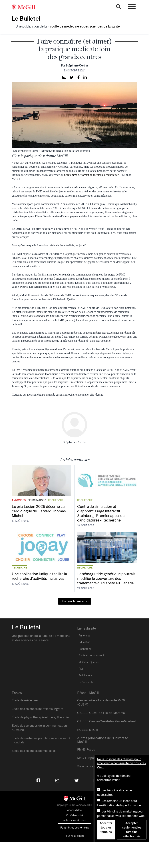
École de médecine (25, 700)
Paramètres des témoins (74, 827)
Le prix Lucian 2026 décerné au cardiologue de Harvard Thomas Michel (39, 511)
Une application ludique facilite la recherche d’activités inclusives (39, 576)
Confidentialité (74, 815)
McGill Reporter (88, 758)
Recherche (56, 500)
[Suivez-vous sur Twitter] (76, 780)
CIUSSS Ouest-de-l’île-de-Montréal (101, 713)
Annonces (19, 500)
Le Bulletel (26, 18)
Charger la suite (72, 601)
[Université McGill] (25, 7)
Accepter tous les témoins (106, 827)
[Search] (118, 7)
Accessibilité (74, 810)
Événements (86, 682)
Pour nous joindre (74, 835)
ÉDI (81, 668)
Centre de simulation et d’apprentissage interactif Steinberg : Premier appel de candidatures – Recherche (100, 513)
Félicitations (37, 500)
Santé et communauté (91, 655)
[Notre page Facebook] (38, 780)
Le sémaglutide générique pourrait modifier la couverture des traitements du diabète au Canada (106, 578)
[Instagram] (57, 780)
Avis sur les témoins (74, 820)
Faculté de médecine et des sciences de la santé (84, 26)
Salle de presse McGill (92, 766)
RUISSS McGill (87, 730)
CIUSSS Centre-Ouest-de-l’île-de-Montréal (106, 721)
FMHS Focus (86, 749)
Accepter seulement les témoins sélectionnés (131, 829)
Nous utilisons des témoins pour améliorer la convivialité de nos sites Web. (121, 763)
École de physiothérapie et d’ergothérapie (40, 717)
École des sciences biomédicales (34, 751)
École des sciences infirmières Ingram (37, 709)
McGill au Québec (89, 662)
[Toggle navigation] (131, 6)
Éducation (84, 642)
